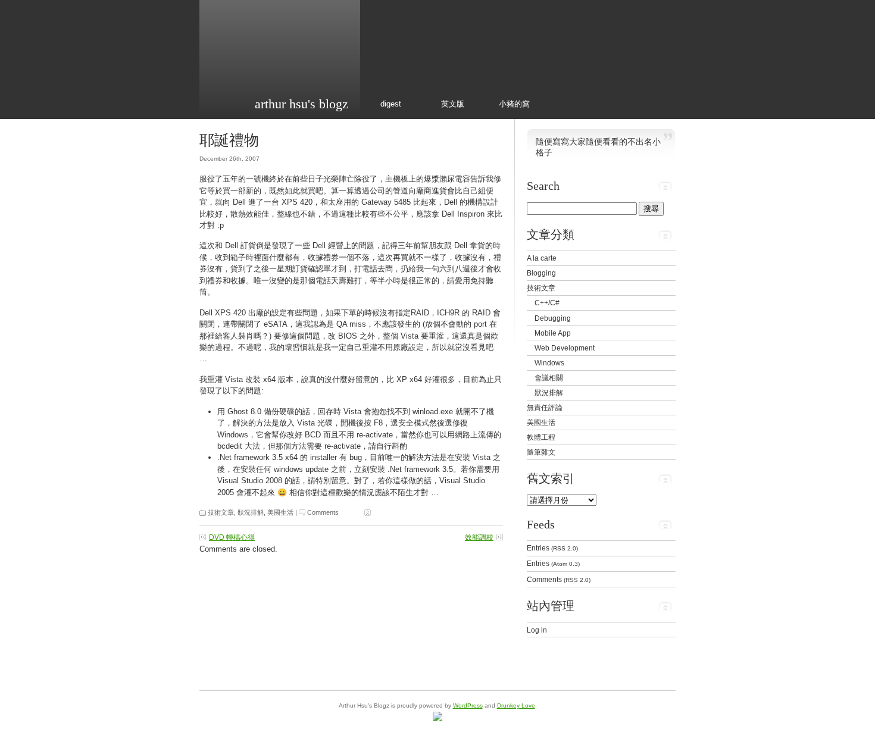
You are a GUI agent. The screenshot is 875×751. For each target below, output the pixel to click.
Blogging (541, 273)
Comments (323, 512)
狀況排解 (251, 512)
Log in (537, 630)
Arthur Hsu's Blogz (301, 103)
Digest (390, 103)
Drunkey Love (516, 705)
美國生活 (280, 512)
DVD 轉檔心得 (232, 537)
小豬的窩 (514, 103)
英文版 (452, 103)
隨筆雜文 (541, 452)
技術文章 (221, 512)
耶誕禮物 (229, 140)
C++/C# (547, 302)
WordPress (468, 705)
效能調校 (479, 537)
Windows (549, 363)
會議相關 (549, 377)
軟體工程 (541, 437)
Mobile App (553, 333)
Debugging (553, 318)
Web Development (565, 348)
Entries (552, 548)
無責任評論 (544, 407)
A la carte (542, 258)
